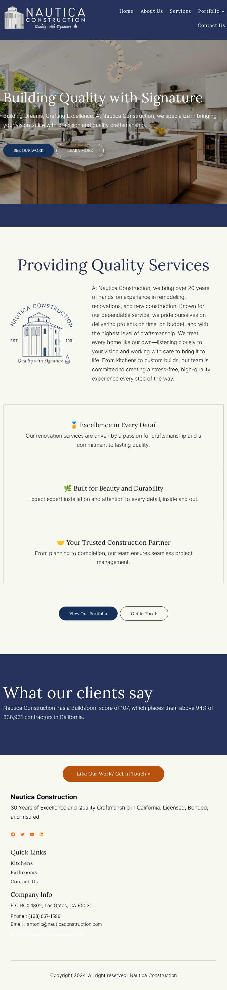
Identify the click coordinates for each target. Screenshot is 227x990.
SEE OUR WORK (29, 150)
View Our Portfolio (88, 613)
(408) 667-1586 (44, 916)
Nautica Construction (44, 797)
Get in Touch (144, 613)
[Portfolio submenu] (223, 11)
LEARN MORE (80, 150)
